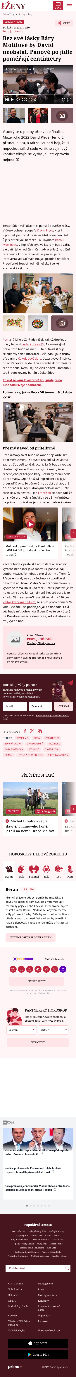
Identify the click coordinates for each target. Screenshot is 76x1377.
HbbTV (12, 1300)
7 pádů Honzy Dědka (23, 1243)
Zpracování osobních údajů (50, 1308)
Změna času (36, 1235)
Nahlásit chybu (16, 1330)
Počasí (57, 1235)
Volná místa (15, 1289)
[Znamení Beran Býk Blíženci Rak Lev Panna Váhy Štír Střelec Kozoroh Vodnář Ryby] (40, 706)
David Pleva (45, 230)
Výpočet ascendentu (51, 1251)
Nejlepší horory (56, 1231)
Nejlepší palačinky (40, 1256)
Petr (6, 340)
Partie (48, 1235)
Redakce (43, 1321)
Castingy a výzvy (47, 1295)
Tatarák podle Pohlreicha (32, 1247)
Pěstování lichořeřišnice (27, 1251)
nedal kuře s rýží (32, 344)
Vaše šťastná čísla (54, 959)
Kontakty (43, 1300)
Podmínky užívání (18, 1306)
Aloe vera (51, 1247)
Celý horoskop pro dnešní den (30, 937)
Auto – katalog (58, 1239)
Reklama (13, 1295)
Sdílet (62, 24)
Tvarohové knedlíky (18, 1256)
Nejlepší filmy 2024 (37, 1231)
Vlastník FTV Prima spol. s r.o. (19, 1322)
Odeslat (63, 706)
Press (41, 1289)
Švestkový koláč (60, 1256)
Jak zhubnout (18, 1231)
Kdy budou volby (19, 1239)
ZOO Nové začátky (39, 1239)
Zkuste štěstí (37, 981)
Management (45, 1283)
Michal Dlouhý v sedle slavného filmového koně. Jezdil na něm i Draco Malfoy (30, 826)
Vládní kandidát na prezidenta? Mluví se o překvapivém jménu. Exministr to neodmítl (37, 1152)
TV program (22, 1235)
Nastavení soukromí (49, 1330)
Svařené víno (56, 1243)
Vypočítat (38, 1042)
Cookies (12, 1315)
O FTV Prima (15, 1283)
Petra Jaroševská (13, 31)
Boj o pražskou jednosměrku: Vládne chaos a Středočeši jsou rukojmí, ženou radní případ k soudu (37, 1188)
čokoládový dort (29, 359)
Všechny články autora (41, 643)
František (44, 493)
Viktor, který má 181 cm (19, 602)
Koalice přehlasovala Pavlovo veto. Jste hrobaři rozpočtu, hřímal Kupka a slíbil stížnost (33, 1170)
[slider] (38, 94)
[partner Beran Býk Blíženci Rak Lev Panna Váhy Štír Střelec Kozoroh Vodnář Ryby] (53, 1030)
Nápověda (44, 1315)
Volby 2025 (42, 1243)
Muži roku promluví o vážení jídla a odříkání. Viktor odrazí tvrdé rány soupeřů (30, 550)
